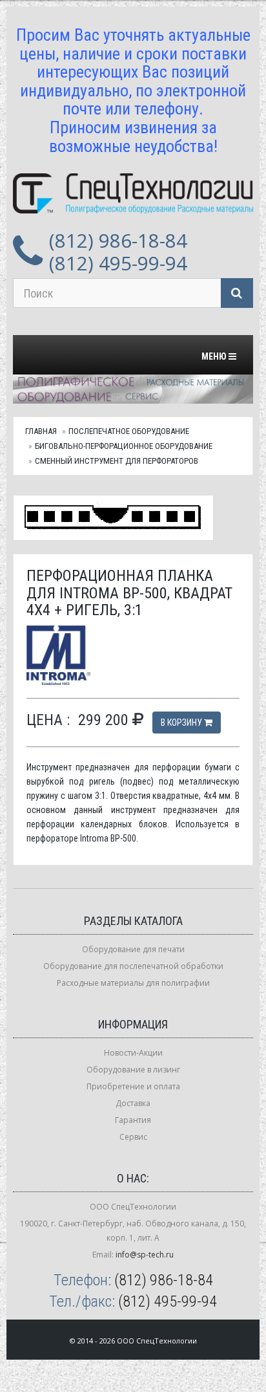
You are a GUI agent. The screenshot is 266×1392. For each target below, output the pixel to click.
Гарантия (133, 1120)
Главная (41, 431)
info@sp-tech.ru (145, 1254)
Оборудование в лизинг (133, 1069)
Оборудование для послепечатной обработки (133, 966)
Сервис (133, 1136)
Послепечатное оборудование (128, 431)
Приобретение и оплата (133, 1086)
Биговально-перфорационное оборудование (123, 446)
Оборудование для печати (133, 949)
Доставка (133, 1103)
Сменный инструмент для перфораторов (116, 461)
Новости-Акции (133, 1052)
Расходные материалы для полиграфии (133, 982)
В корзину (182, 722)
